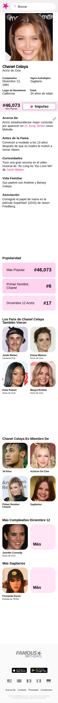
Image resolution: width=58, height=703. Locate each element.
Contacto (22, 690)
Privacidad (33, 690)
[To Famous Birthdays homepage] (5, 6)
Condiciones (46, 690)
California (8, 93)
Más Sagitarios (13, 563)
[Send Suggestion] (54, 119)
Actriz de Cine (11, 70)
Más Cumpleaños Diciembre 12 (26, 520)
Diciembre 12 (11, 81)
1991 (5, 84)
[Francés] (29, 680)
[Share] (9, 17)
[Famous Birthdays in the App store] (19, 670)
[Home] (29, 654)
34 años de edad (41, 93)
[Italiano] (39, 680)
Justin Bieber (15, 169)
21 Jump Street (34, 125)
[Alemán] (48, 680)
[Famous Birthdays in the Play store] (39, 670)
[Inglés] (9, 680)
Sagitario (36, 81)
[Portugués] (19, 680)
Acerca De (10, 690)
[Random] (49, 17)
